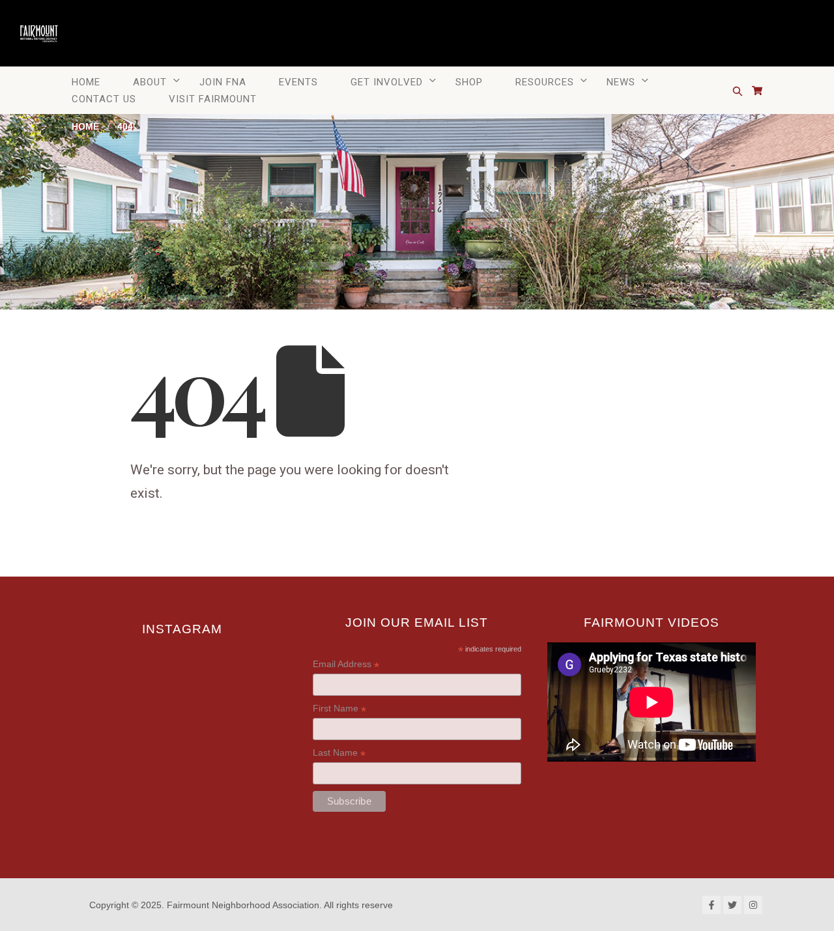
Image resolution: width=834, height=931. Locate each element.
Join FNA (222, 82)
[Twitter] (732, 905)
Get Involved (387, 82)
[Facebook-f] (711, 905)
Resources (544, 82)
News (621, 82)
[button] (737, 91)
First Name (339, 711)
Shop (469, 82)
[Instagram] (753, 905)
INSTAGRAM (182, 629)
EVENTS (298, 82)
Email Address (346, 666)
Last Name (339, 755)
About (150, 82)
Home (86, 82)
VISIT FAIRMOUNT (213, 99)
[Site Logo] (39, 32)
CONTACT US (104, 99)
